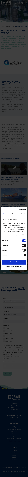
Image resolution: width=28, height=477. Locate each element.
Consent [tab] (5, 213)
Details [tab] (14, 213)
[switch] (23, 245)
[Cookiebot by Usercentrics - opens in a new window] (19, 210)
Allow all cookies (14, 262)
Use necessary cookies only (14, 266)
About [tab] (23, 213)
